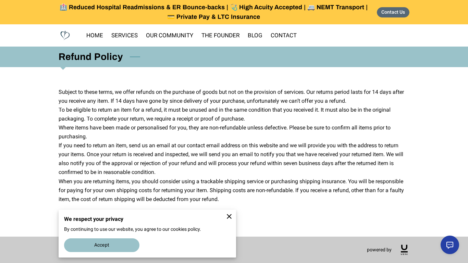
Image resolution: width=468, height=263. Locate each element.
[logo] (404, 250)
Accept (101, 245)
